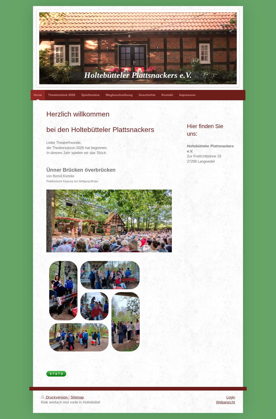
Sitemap (77, 397)
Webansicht (225, 402)
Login (230, 397)
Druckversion (57, 397)
